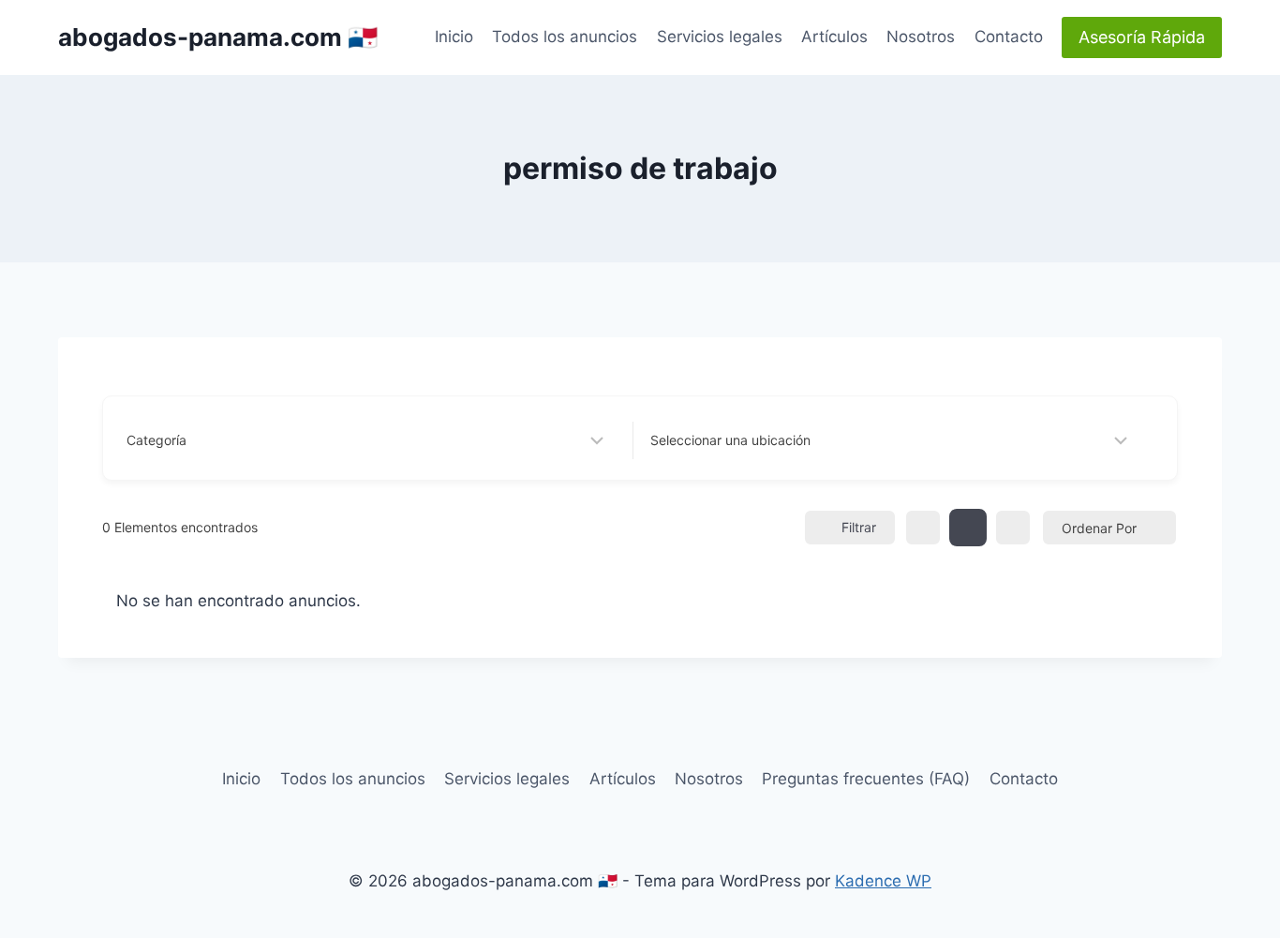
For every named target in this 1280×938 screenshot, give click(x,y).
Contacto (1009, 36)
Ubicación (680, 440)
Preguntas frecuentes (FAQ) (866, 778)
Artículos (834, 36)
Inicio (454, 36)
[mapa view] (1013, 527)
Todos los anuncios (564, 36)
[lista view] (968, 527)
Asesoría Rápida (1142, 37)
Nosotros (920, 36)
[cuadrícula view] (923, 527)
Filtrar (858, 527)
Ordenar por (1099, 528)
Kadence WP (883, 880)
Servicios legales (719, 36)
